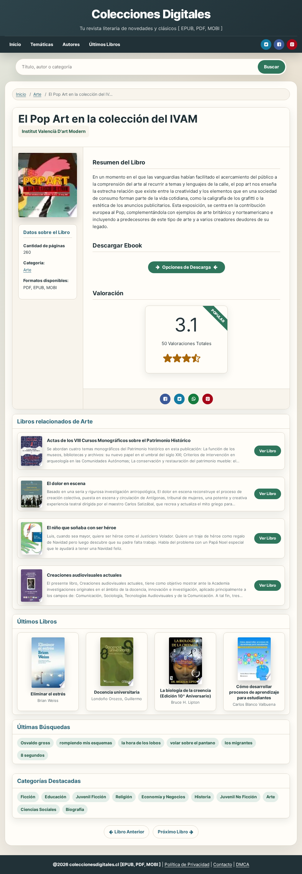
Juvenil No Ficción (238, 796)
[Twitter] (266, 44)
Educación (55, 796)
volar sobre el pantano (192, 742)
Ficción (28, 796)
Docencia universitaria (116, 692)
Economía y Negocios (163, 796)
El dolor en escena (66, 483)
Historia (203, 796)
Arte (37, 94)
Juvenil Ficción (91, 796)
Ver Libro (267, 450)
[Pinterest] (292, 44)
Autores (71, 44)
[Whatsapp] (193, 399)
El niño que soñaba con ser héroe (81, 527)
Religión (124, 796)
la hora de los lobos (141, 742)
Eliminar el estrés (48, 693)
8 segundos (33, 755)
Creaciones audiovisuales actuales (84, 575)
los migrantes (238, 742)
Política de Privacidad (187, 864)
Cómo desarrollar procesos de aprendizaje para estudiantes (254, 692)
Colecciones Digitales (151, 14)
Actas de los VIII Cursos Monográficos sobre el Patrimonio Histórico (119, 440)
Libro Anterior (129, 832)
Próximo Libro (173, 832)
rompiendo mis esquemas (86, 742)
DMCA (242, 864)
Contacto (222, 864)
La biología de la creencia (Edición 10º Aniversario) (185, 693)
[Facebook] (279, 44)
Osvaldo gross (35, 742)
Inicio (15, 44)
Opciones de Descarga (186, 267)
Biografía (75, 809)
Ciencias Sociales (38, 809)
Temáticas (41, 44)
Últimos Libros (104, 44)
